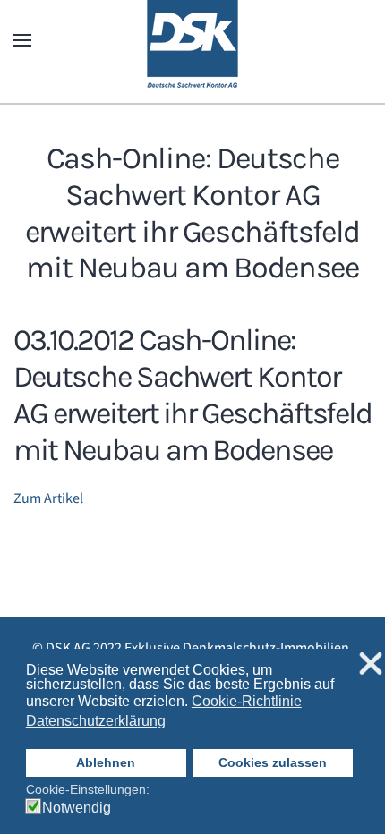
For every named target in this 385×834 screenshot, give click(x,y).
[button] (22, 40)
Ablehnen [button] (105, 762)
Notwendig (76, 808)
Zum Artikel (48, 498)
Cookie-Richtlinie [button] (247, 701)
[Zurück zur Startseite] (192, 40)
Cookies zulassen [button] (272, 762)
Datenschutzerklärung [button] (96, 720)
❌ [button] (370, 664)
